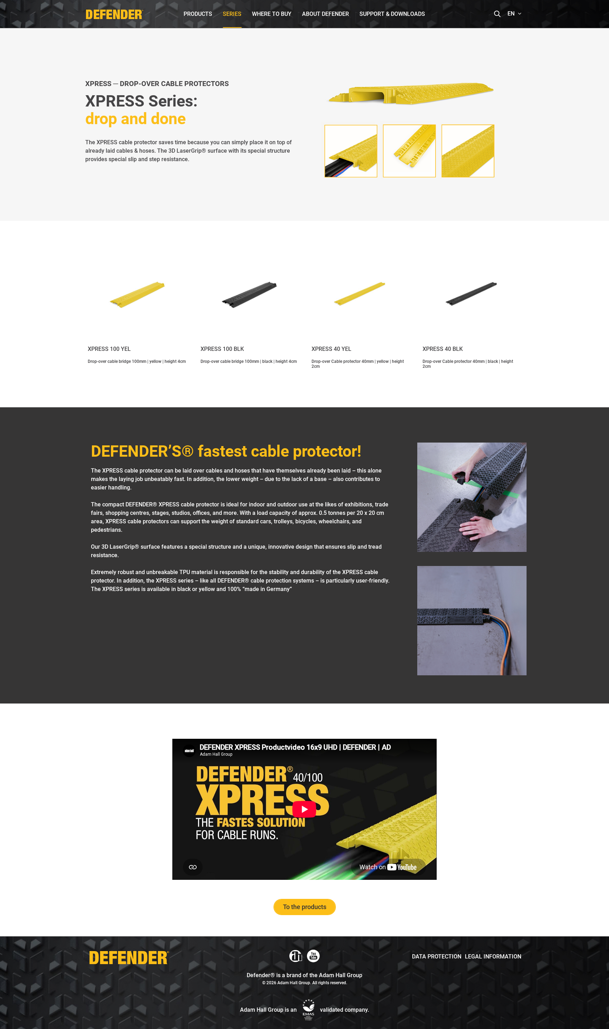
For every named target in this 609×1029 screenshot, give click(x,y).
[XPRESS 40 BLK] (472, 294)
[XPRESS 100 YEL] (137, 294)
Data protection (436, 956)
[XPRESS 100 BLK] (249, 294)
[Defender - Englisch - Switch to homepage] (114, 12)
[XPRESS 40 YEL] (360, 294)
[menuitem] (197, 14)
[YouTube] (313, 956)
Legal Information (493, 956)
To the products (304, 907)
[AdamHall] (295, 956)
